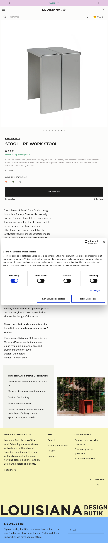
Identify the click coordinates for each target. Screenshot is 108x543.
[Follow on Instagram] (98, 485)
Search (51, 440)
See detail (9, 171)
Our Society (12, 138)
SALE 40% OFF (54, 3)
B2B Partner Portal (85, 458)
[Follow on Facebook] (91, 485)
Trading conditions (58, 445)
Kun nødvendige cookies (53, 299)
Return (51, 450)
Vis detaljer (94, 290)
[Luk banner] (104, 242)
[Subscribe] (101, 530)
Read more (10, 469)
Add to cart (54, 192)
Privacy (52, 456)
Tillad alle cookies (88, 299)
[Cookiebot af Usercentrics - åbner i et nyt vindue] (86, 242)
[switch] (41, 281)
